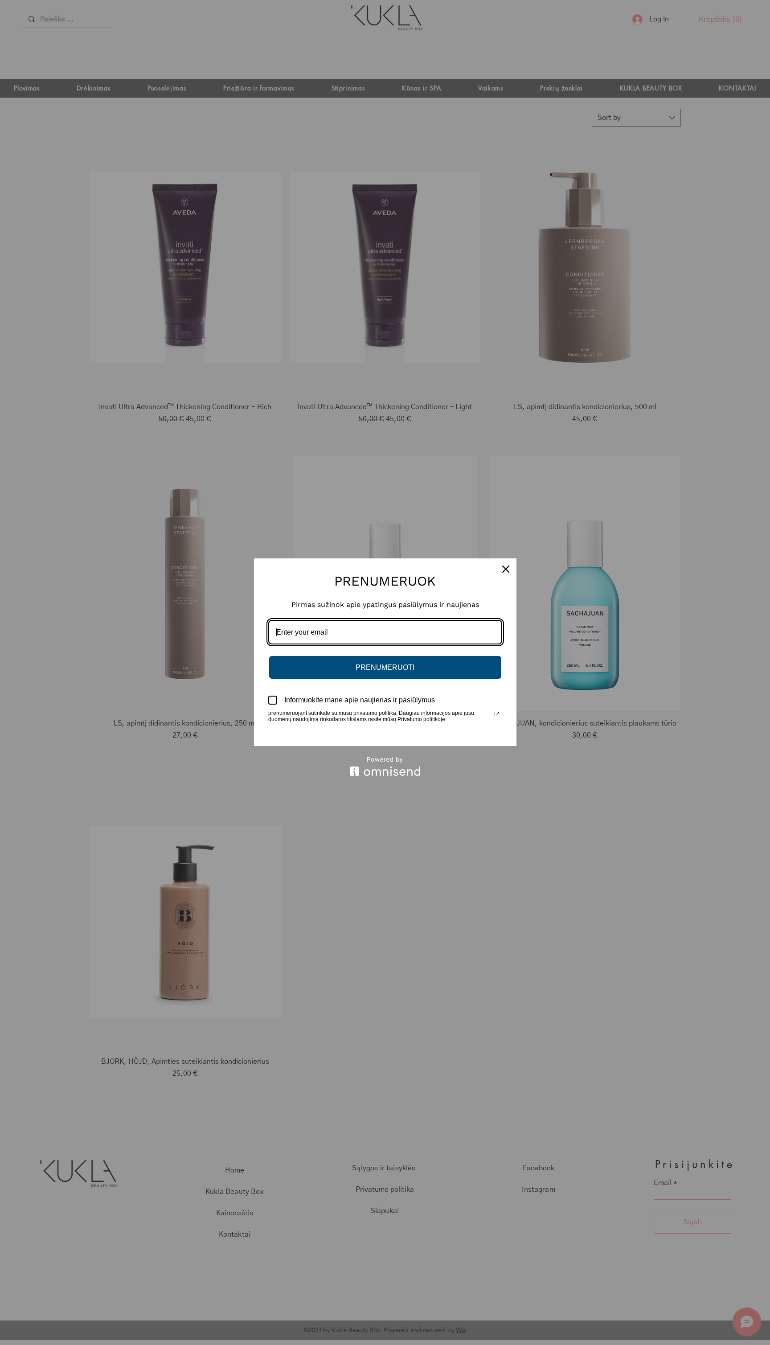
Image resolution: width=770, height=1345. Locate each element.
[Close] (505, 569)
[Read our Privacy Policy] (496, 714)
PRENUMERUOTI (385, 667)
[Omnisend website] (385, 766)
